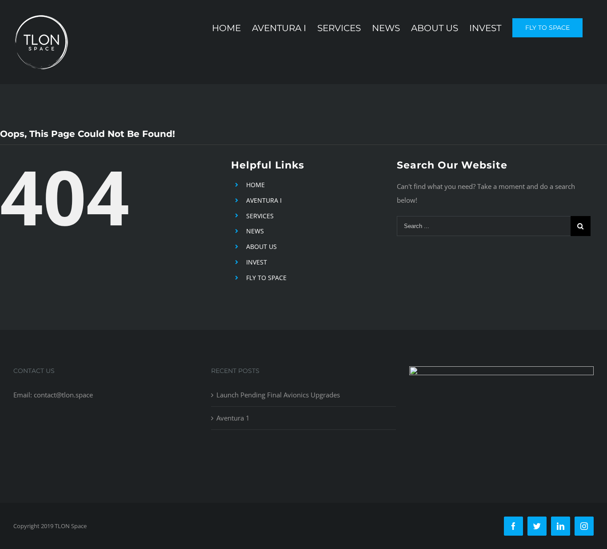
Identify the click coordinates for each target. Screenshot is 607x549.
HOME (255, 184)
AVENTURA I (264, 200)
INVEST (256, 262)
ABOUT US (261, 246)
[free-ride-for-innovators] (501, 373)
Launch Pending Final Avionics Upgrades (278, 394)
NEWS (255, 231)
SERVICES (260, 216)
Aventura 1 (233, 417)
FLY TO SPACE (266, 277)
